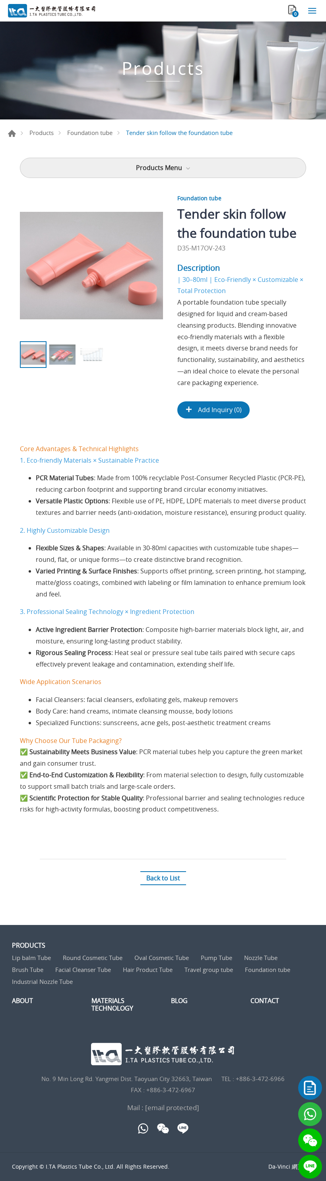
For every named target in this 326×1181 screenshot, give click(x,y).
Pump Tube (216, 957)
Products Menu (159, 167)
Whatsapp (310, 1114)
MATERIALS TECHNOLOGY (112, 1004)
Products (41, 133)
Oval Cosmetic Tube (161, 957)
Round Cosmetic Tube (92, 957)
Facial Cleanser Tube (83, 969)
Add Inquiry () (219, 409)
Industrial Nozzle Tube (42, 981)
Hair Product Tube (148, 969)
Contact (310, 1088)
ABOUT (22, 1001)
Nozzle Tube (260, 957)
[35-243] (91, 265)
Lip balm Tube (31, 957)
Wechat (310, 1140)
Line (310, 1167)
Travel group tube (208, 969)
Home (12, 133)
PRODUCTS (28, 945)
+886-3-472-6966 (260, 1079)
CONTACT (264, 1001)
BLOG (179, 1001)
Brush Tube (27, 969)
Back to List (163, 878)
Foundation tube (90, 133)
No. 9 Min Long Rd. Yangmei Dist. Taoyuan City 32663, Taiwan (126, 1079)
